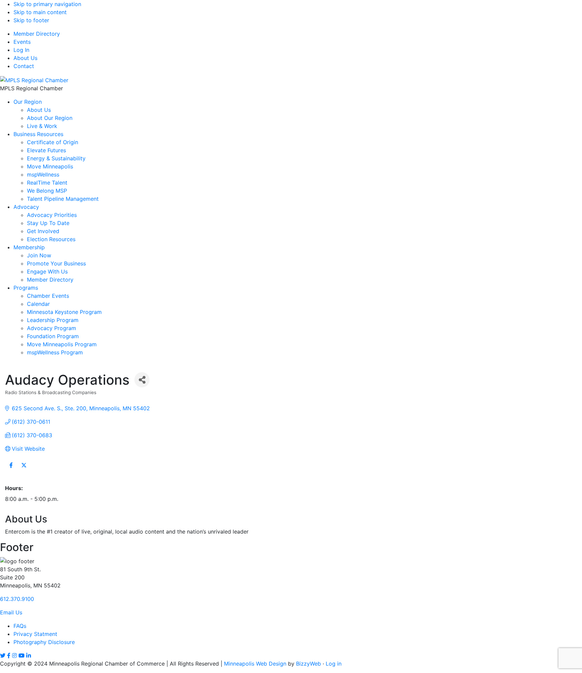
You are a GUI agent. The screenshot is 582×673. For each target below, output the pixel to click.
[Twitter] (2, 655)
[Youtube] (22, 655)
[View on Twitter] (24, 469)
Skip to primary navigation (47, 4)
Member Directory (36, 33)
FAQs (19, 625)
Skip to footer (31, 20)
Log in (334, 663)
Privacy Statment (35, 634)
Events (22, 41)
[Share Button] (142, 379)
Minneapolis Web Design (255, 663)
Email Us (11, 612)
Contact (23, 66)
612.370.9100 (17, 599)
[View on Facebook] (11, 469)
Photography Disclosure (44, 642)
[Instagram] (14, 655)
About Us (25, 58)
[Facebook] (8, 655)
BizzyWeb (308, 663)
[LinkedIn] (28, 655)
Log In (21, 49)
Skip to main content (40, 12)
